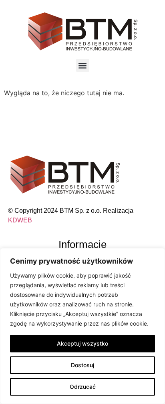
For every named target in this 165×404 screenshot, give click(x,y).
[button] (82, 65)
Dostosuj (82, 365)
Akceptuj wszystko (82, 343)
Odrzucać (83, 386)
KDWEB (20, 220)
